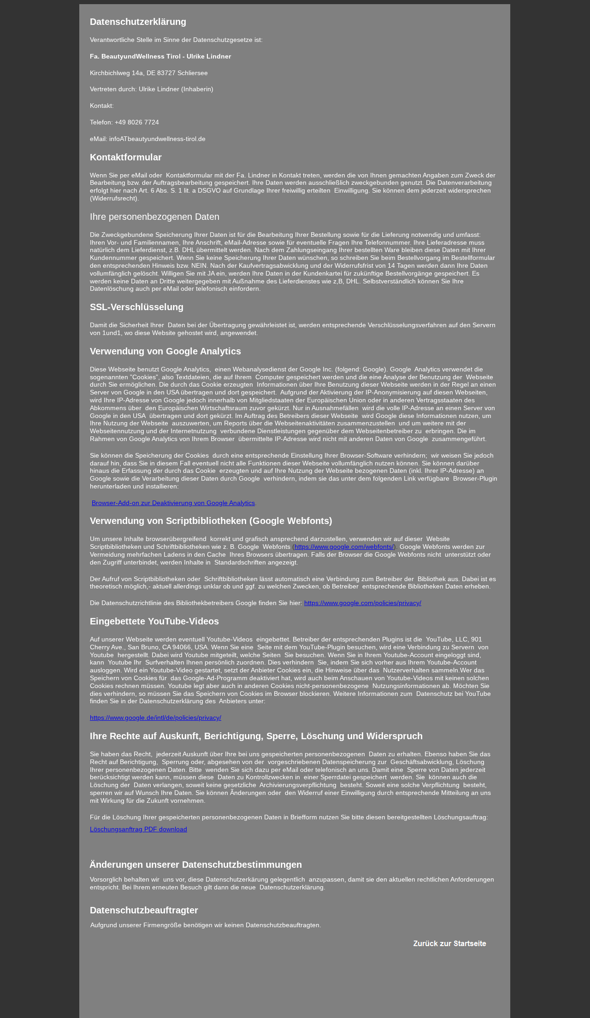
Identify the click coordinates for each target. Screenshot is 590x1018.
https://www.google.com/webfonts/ (344, 546)
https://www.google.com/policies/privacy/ (362, 602)
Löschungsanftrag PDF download (138, 829)
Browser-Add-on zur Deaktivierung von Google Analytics (173, 502)
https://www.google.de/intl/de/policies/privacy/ (155, 717)
